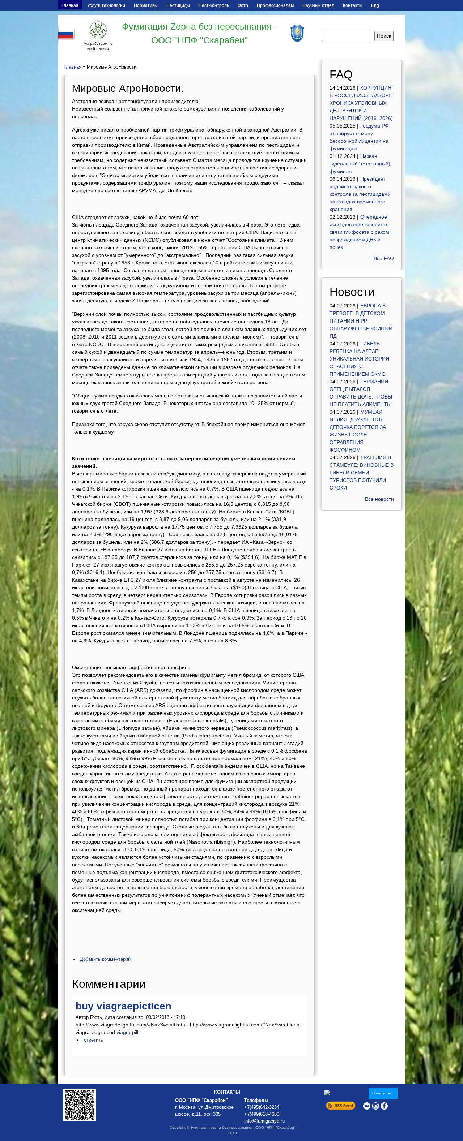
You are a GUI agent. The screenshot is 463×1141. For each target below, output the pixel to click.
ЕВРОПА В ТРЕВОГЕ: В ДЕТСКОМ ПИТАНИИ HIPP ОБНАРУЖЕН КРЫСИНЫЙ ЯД (361, 321)
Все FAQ (384, 258)
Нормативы (146, 5)
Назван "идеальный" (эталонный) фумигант (360, 163)
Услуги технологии (106, 5)
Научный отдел (318, 5)
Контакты (352, 5)
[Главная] (98, 30)
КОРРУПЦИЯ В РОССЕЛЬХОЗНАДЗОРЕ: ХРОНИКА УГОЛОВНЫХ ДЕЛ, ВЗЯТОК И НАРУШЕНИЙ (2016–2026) (361, 103)
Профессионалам (275, 5)
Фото (243, 5)
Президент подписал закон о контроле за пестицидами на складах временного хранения (360, 194)
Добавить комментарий (105, 959)
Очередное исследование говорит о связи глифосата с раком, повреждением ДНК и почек (360, 232)
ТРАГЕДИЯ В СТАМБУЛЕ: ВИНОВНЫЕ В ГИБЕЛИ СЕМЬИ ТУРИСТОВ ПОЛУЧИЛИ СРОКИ (362, 473)
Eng (375, 5)
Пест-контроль (214, 5)
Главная (69, 5)
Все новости (379, 499)
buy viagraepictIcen (123, 1006)
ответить (93, 1040)
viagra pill (127, 1032)
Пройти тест (383, 1093)
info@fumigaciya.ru (264, 1121)
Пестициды (178, 5)
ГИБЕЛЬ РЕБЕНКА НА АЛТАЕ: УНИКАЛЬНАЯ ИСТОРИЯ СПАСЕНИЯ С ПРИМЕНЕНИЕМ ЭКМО (359, 359)
